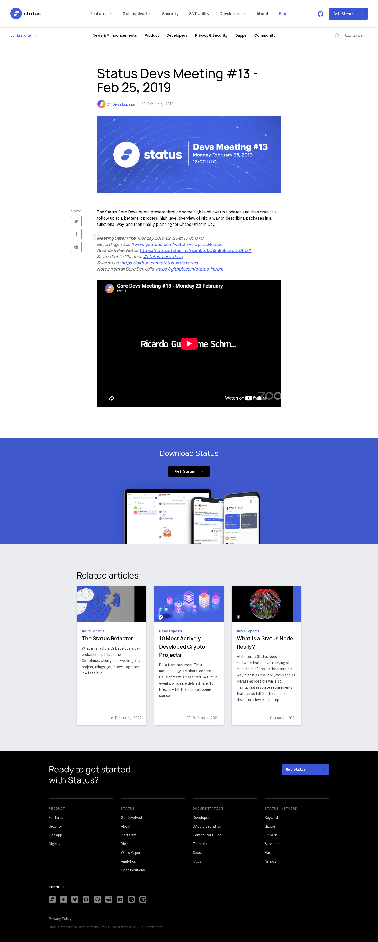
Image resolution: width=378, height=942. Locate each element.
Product (152, 35)
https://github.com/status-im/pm (189, 269)
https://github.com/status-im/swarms (159, 263)
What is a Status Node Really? (265, 642)
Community (264, 35)
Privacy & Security (211, 35)
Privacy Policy (60, 918)
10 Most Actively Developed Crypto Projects (182, 646)
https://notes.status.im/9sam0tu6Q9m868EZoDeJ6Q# (196, 250)
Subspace (273, 844)
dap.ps (270, 826)
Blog (283, 13)
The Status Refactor (107, 638)
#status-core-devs (163, 256)
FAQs (197, 861)
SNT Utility (199, 13)
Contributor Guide (207, 835)
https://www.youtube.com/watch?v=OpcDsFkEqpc (171, 244)
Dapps (241, 35)
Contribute (20, 35)
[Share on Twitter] (76, 221)
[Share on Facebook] (76, 234)
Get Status (343, 14)
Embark (271, 835)
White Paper (130, 852)
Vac (268, 852)
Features (98, 13)
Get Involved (135, 13)
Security (170, 13)
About (263, 13)
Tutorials (200, 844)
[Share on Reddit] (76, 247)
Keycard (271, 817)
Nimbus (270, 861)
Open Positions (133, 870)
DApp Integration (207, 826)
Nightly (54, 844)
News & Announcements (115, 35)
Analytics (128, 861)
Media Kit (128, 835)
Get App (55, 835)
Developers (230, 13)
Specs (198, 852)
